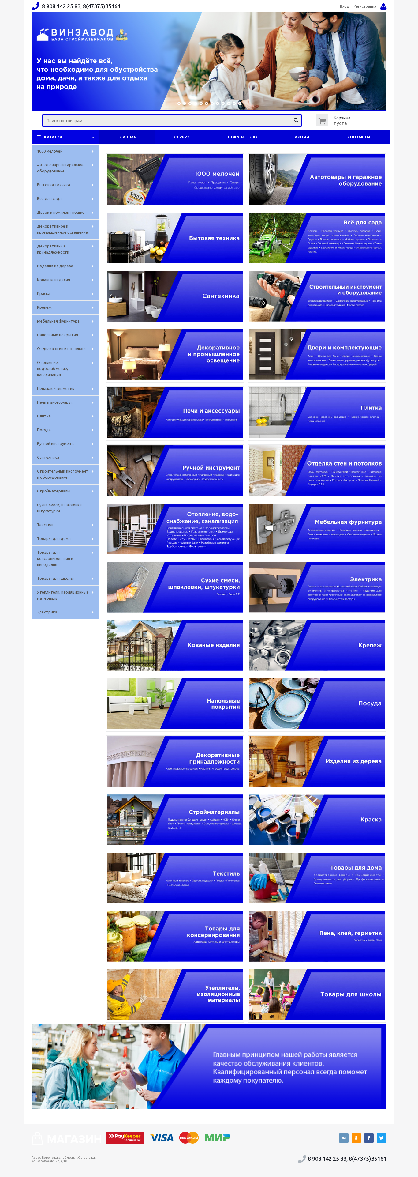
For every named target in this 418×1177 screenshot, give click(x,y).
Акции (302, 137)
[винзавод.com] (66, 1142)
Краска (43, 293)
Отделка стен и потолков (61, 348)
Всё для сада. (49, 198)
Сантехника (48, 457)
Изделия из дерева (55, 266)
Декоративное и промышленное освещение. (63, 229)
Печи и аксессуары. (55, 402)
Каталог (53, 137)
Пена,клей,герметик (55, 388)
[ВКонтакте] (344, 1138)
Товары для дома (54, 538)
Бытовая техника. (54, 185)
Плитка (44, 416)
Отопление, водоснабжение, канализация (52, 368)
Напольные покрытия (57, 335)
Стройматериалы (53, 491)
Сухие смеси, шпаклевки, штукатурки (60, 508)
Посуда (44, 430)
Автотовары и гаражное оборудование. (60, 168)
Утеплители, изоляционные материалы (63, 595)
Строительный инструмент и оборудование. (62, 474)
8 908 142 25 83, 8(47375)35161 (81, 6)
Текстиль (45, 524)
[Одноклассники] (356, 1138)
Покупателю (242, 137)
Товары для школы (55, 578)
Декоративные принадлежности (53, 249)
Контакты (358, 137)
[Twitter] (381, 1138)
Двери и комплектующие (60, 212)
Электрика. (47, 612)
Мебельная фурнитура (58, 321)
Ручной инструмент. (55, 443)
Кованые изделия (53, 279)
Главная (127, 137)
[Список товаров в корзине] (334, 124)
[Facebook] (369, 1138)
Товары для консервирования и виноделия (55, 558)
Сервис (182, 137)
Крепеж (44, 307)
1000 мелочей (49, 151)
